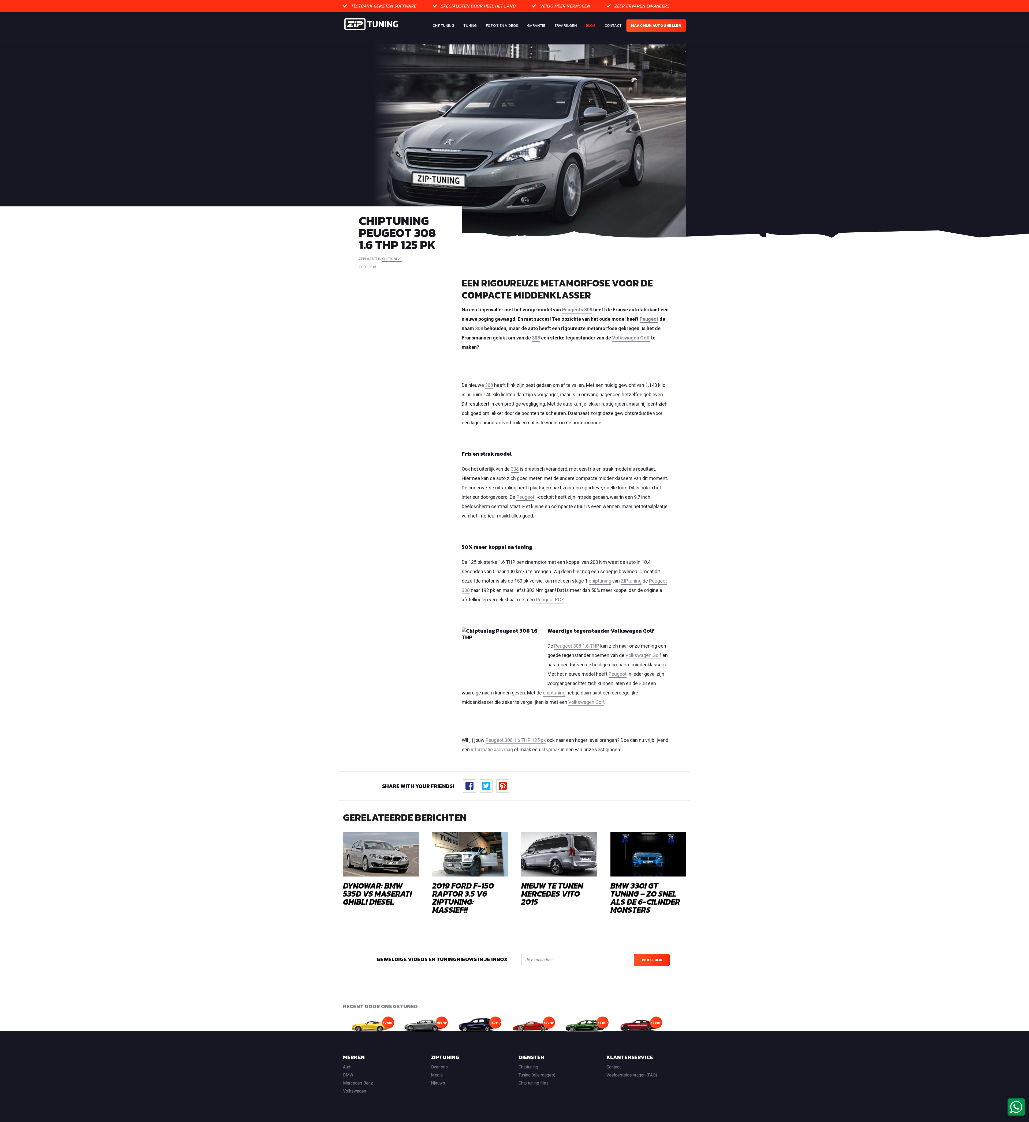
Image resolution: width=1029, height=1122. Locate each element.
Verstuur (652, 960)
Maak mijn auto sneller (656, 25)
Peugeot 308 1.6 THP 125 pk (516, 740)
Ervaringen (565, 25)
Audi (347, 1067)
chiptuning (392, 259)
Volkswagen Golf (631, 338)
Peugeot (649, 319)
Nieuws (438, 1083)
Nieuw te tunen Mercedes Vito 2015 (552, 894)
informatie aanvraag (492, 749)
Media (437, 1075)
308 (479, 328)
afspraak (550, 749)
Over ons (439, 1067)
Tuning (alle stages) (537, 1075)
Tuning (470, 25)
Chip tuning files (534, 1083)
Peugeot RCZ (550, 599)
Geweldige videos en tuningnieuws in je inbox (442, 959)
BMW (348, 1075)
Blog (590, 25)
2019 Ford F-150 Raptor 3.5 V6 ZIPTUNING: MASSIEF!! (463, 898)
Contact (613, 25)
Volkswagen (354, 1091)
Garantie (536, 25)
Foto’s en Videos (502, 25)
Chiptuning (443, 25)
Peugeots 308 (577, 309)
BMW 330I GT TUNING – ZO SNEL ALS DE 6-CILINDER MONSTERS (645, 898)
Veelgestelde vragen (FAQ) (631, 1075)
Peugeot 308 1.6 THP (576, 646)
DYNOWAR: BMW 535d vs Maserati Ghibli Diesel (377, 894)
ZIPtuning (631, 581)
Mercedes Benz (358, 1083)
